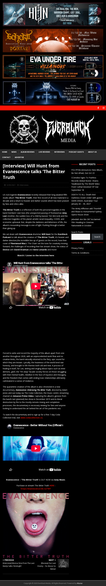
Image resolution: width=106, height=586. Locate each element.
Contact (6, 157)
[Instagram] (103, 108)
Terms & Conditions (80, 252)
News (13, 152)
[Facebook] (98, 108)
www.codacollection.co (32, 417)
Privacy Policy (77, 248)
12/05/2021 (10, 185)
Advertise (19, 157)
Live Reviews (44, 152)
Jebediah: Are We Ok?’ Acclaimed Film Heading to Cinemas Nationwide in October (85, 222)
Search (97, 236)
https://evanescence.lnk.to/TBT (36, 488)
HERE (52, 485)
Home (4, 152)
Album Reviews (27, 152)
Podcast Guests (76, 152)
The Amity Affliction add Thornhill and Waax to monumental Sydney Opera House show (86, 211)
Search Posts (77, 232)
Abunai (79, 583)
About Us (92, 152)
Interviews (59, 152)
